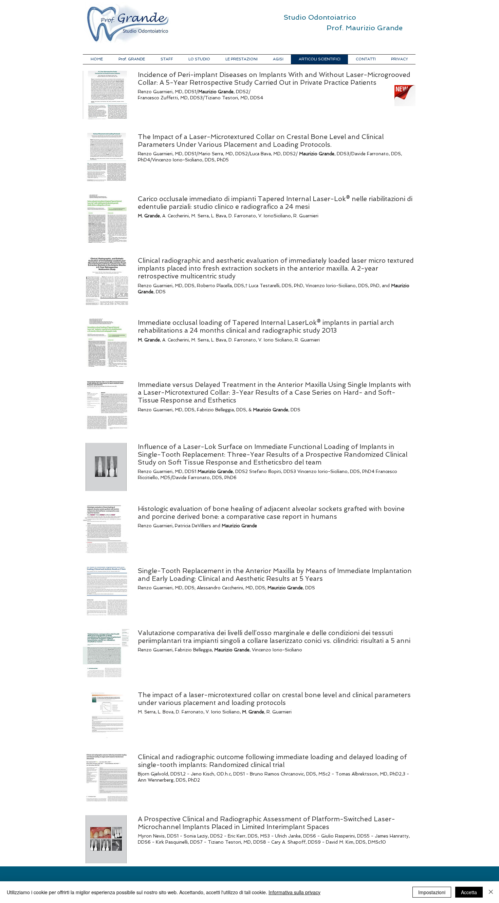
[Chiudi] (491, 892)
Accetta (469, 892)
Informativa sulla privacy (294, 892)
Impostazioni (431, 892)
